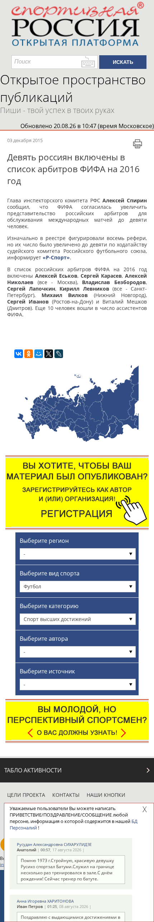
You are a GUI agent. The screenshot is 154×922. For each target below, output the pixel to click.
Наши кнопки (106, 794)
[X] (48, 353)
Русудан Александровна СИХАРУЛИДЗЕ (54, 844)
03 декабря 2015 (25, 140)
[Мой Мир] (38, 353)
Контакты (66, 794)
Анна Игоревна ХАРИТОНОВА (45, 901)
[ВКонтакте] (18, 353)
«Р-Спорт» (56, 257)
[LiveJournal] (58, 353)
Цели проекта (26, 794)
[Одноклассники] (28, 353)
